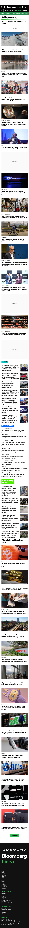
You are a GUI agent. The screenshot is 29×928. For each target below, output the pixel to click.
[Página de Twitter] (7, 850)
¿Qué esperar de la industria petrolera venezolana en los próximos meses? (7, 384)
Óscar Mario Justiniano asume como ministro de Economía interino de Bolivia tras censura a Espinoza (13, 99)
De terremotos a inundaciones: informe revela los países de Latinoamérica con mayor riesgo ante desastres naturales (9, 491)
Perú (2, 879)
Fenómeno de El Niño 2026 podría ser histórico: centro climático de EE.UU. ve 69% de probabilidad (10, 534)
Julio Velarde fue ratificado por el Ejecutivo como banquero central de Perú (14, 148)
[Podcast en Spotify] (25, 850)
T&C (2, 913)
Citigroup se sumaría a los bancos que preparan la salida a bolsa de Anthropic (12, 804)
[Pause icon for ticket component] (2, 10)
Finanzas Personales (5, 900)
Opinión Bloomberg (7, 426)
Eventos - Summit (5, 919)
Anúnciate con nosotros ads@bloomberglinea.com (12, 921)
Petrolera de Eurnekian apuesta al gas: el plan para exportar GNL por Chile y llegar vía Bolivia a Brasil (14, 289)
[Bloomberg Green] (14, 481)
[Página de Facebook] (4, 850)
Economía (3, 893)
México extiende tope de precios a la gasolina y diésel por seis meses (12, 756)
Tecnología (3, 912)
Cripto (2, 898)
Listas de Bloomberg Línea (7, 902)
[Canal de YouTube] (11, 850)
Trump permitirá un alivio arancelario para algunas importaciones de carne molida (13, 333)
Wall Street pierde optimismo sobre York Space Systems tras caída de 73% (10, 409)
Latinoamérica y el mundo (6, 870)
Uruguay (3, 883)
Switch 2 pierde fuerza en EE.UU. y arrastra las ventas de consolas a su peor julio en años (14, 828)
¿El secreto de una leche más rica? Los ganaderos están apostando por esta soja (9, 501)
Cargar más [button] (14, 835)
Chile (2, 877)
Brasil (2, 871)
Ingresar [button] (26, 7)
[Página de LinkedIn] (18, 850)
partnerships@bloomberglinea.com (9, 920)
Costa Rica (3, 884)
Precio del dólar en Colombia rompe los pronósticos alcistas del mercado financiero (14, 612)
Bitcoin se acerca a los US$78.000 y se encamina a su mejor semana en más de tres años (14, 565)
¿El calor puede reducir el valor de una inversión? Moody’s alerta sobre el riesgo (9, 509)
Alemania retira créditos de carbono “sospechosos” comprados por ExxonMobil (14, 660)
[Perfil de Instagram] (14, 850)
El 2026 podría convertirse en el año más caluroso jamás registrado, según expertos (10, 526)
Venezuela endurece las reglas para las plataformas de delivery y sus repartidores (13, 240)
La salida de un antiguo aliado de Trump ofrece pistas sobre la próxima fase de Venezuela (13, 444)
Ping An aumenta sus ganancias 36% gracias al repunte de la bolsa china (12, 683)
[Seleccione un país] (4, 7)
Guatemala (3, 888)
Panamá (3, 881)
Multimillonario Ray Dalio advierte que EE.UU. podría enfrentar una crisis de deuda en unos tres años (10, 392)
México (3, 872)
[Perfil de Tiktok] (21, 850)
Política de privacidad (6, 909)
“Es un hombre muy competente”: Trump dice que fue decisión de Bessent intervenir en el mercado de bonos (9, 418)
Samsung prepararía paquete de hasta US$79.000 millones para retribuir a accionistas (12, 780)
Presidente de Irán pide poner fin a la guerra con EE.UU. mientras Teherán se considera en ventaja (14, 264)
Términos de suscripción (6, 911)
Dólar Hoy (3, 896)
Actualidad (3, 897)
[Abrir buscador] (23, 7)
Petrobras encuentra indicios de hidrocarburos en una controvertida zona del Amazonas (10, 517)
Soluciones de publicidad (6, 924)
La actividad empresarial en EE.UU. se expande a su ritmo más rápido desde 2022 (14, 216)
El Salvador (3, 885)
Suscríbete (3, 908)
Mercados (3, 895)
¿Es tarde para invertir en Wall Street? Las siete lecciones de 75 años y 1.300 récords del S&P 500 (10, 376)
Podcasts (3, 901)
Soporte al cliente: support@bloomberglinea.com (12, 923)
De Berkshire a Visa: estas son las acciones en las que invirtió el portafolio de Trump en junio (10, 367)
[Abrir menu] (2, 7)
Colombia (3, 875)
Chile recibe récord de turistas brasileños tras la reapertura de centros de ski (13, 50)
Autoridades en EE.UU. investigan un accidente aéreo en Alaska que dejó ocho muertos (13, 124)
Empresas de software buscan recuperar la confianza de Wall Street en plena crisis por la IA (9, 401)
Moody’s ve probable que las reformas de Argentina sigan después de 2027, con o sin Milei (14, 74)
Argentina (3, 873)
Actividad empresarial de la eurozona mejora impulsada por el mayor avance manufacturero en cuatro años (12, 636)
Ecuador (3, 880)
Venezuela (3, 876)
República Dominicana (6, 886)
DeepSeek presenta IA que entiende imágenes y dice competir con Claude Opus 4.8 (14, 193)
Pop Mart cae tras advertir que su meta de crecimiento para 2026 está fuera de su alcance (13, 707)
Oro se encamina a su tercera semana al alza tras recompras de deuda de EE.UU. (14, 588)
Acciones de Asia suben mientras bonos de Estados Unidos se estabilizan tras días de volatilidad (14, 732)
